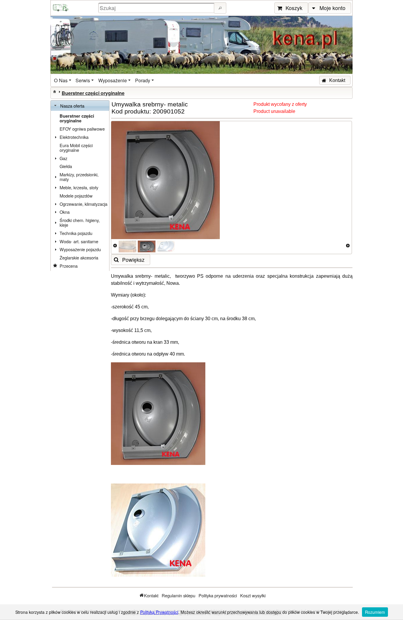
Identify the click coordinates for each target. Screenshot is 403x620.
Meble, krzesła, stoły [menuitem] (79, 187)
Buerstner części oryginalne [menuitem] (77, 118)
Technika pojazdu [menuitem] (76, 233)
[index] (54, 91)
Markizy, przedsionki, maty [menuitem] (79, 176)
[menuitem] (63, 80)
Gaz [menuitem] (63, 158)
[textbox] (157, 8)
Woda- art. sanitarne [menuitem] (79, 241)
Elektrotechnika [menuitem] (74, 137)
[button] (220, 8)
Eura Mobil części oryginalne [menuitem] (76, 147)
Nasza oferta (72, 106)
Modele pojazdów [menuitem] (76, 196)
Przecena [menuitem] (69, 266)
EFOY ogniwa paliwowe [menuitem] (82, 129)
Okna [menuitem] (65, 212)
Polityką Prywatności (159, 612)
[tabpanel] (79, 191)
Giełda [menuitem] (66, 166)
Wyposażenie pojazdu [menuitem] (80, 249)
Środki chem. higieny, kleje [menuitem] (80, 222)
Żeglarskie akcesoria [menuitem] (79, 257)
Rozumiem (375, 612)
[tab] (79, 105)
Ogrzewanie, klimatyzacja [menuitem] (83, 204)
